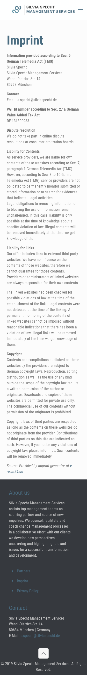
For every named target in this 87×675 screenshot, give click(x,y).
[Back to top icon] (43, 653)
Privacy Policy (28, 591)
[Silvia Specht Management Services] (43, 9)
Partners (23, 571)
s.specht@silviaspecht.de (40, 635)
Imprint (22, 581)
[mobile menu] (80, 10)
